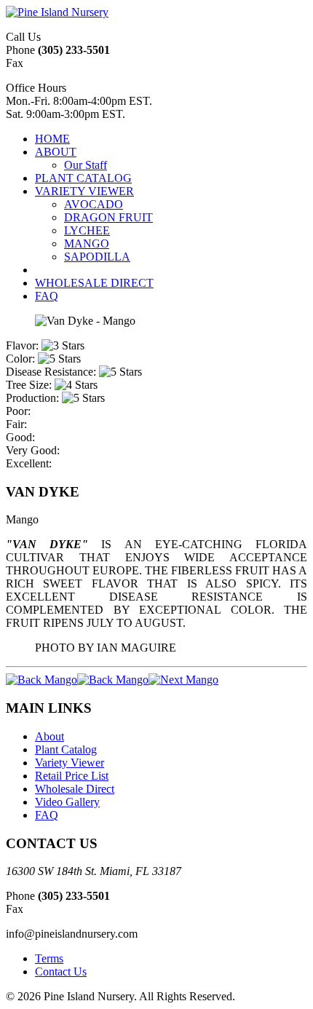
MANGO (86, 243)
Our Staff (85, 165)
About (49, 736)
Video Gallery (67, 802)
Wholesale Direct (74, 789)
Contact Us (61, 971)
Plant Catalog (66, 749)
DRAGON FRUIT (108, 217)
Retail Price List (71, 775)
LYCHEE (87, 230)
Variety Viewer (69, 762)
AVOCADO (93, 204)
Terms (49, 958)
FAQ (46, 815)
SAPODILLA (97, 256)
